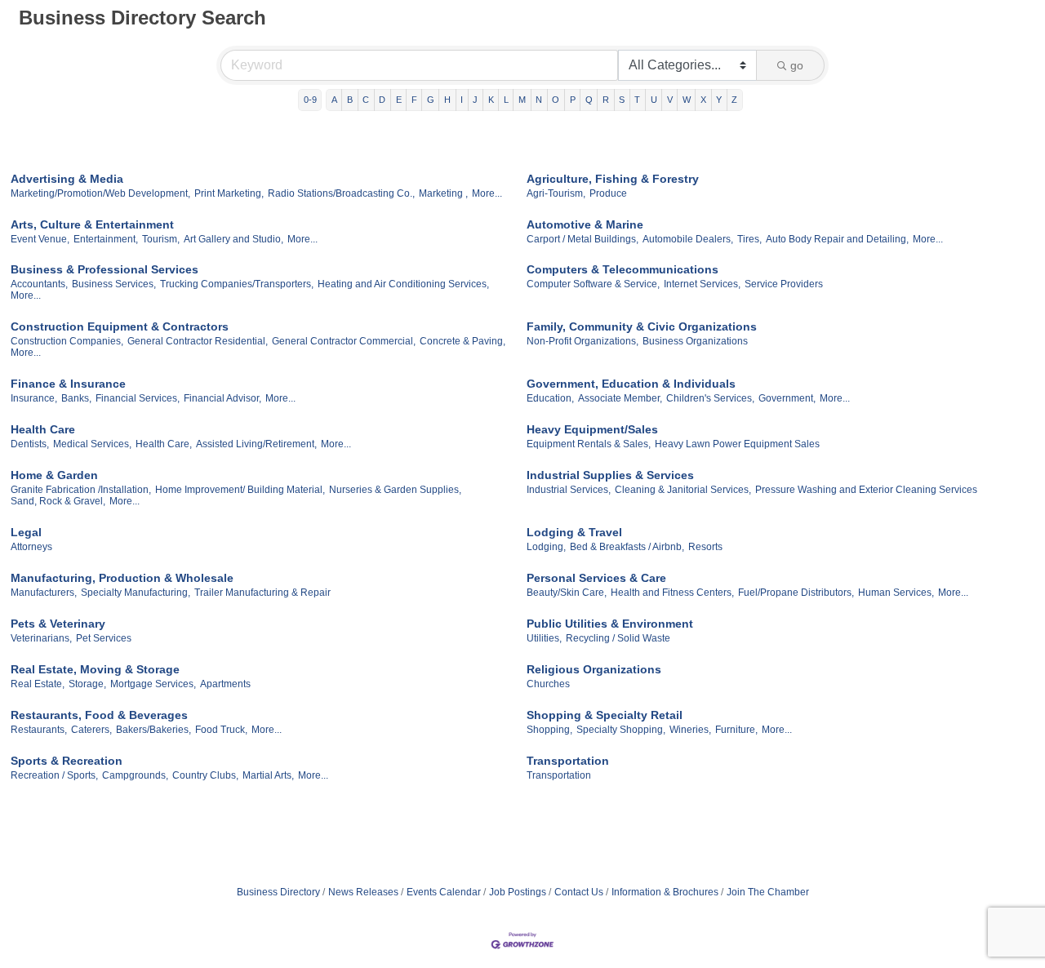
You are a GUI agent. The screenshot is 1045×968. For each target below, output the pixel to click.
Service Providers (784, 284)
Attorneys (31, 547)
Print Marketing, (229, 193)
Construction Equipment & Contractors (120, 326)
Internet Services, (702, 284)
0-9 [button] (310, 99)
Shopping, (549, 729)
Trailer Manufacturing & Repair (262, 592)
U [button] (654, 99)
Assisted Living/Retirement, (256, 444)
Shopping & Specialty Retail (605, 715)
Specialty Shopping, (620, 729)
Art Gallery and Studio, (233, 239)
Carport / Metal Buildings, (582, 239)
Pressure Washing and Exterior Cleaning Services (866, 489)
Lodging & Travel (574, 532)
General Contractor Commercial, (344, 341)
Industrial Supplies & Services (610, 475)
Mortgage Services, (153, 684)
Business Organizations (695, 341)
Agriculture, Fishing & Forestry (613, 178)
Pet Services (103, 638)
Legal (26, 532)
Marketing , (443, 193)
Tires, (749, 239)
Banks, (76, 398)
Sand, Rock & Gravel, (58, 501)
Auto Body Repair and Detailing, (837, 239)
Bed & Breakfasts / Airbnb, (627, 547)
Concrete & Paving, (462, 341)
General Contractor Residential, (197, 341)
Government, (787, 398)
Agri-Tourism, (556, 193)
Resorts (705, 547)
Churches (548, 684)
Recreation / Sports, (54, 775)
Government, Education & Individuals (631, 383)
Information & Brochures (664, 892)
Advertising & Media (67, 178)
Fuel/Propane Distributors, (796, 592)
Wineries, (690, 729)
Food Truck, (221, 729)
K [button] (491, 99)
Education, (550, 398)
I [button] (461, 99)
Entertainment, (105, 239)
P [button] (573, 99)
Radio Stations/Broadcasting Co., (341, 193)
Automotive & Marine (585, 224)
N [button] (539, 99)
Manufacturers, (44, 592)
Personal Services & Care (596, 577)
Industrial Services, (569, 489)
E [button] (399, 99)
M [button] (522, 99)
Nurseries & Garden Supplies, (395, 489)
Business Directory (278, 892)
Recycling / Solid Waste (618, 638)
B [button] (350, 99)
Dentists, (30, 444)
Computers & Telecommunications (622, 269)
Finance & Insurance (68, 383)
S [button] (622, 99)
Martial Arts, (268, 775)
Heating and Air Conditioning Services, (403, 284)
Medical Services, (92, 444)
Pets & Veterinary (58, 623)
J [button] (475, 99)
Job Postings (517, 892)
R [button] (606, 99)
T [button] (637, 99)
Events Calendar (444, 892)
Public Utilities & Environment (610, 623)
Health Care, (164, 444)
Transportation (568, 760)
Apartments (225, 684)
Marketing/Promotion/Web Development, (100, 193)
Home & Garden (54, 475)
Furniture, (736, 729)
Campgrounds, (135, 775)
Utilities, (544, 638)
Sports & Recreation (66, 760)
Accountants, (39, 284)
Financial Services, (138, 398)
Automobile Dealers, (688, 239)
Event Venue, (40, 239)
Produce (608, 193)
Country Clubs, (205, 775)
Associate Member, (620, 398)
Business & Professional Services (104, 269)
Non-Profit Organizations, (582, 341)
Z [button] (734, 99)
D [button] (382, 99)
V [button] (670, 99)
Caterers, (91, 729)
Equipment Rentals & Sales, (589, 444)
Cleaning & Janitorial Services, (683, 489)
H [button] (447, 99)
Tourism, (161, 239)
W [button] (687, 99)
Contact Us (578, 892)
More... (487, 193)
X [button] (703, 99)
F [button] (414, 99)
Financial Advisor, (222, 398)
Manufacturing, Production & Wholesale (122, 577)
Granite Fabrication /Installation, (81, 489)
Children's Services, (710, 398)
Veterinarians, (41, 638)
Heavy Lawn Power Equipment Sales (737, 444)
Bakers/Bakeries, (153, 729)
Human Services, (896, 592)
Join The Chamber (768, 892)
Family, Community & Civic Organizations (642, 326)
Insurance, (34, 398)
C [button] (365, 99)
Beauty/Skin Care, (567, 592)
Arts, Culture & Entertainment (92, 224)
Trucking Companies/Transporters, (237, 284)
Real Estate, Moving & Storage (95, 669)
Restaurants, (39, 729)
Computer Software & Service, (593, 284)
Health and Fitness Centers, (672, 592)
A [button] (334, 99)
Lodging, (546, 547)
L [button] (506, 99)
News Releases (363, 892)
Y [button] (719, 99)
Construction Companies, (67, 341)
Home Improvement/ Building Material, (240, 489)
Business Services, (114, 284)
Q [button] (589, 99)
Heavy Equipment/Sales (592, 429)
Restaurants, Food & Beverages (99, 715)
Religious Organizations (594, 669)
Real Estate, (37, 684)
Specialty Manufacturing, (135, 592)
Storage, (87, 684)
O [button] (555, 99)
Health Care (43, 429)
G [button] (430, 99)
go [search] (796, 65)
